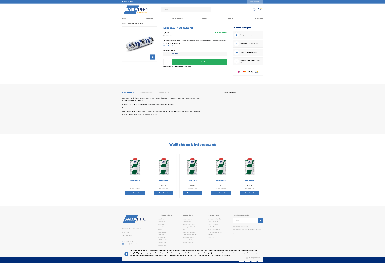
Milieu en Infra (177, 18)
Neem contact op (213, 221)
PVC (184, 229)
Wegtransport (187, 219)
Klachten (210, 235)
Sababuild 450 (162, 237)
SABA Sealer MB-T (163, 240)
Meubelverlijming (188, 237)
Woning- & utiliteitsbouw (190, 227)
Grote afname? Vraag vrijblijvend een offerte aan (177, 66)
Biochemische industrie (190, 235)
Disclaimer (211, 237)
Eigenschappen (146, 92)
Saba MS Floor (162, 232)
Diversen (230, 18)
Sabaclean (161, 219)
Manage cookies (255, 257)
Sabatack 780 (162, 245)
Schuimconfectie (188, 242)
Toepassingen (258, 18)
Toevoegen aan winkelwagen (199, 62)
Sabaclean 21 (135, 180)
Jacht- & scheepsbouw (190, 232)
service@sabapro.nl (130, 244)
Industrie (149, 18)
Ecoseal (160, 229)
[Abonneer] (260, 220)
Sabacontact (161, 221)
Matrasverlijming (188, 240)
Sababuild (161, 227)
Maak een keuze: (169, 50)
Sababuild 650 (162, 235)
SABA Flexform (162, 242)
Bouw (124, 18)
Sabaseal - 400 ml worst (135, 23)
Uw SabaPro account (214, 227)
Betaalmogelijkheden (214, 229)
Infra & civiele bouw (189, 224)
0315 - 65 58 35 (128, 2)
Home (124, 23)
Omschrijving (128, 92)
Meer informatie (168, 46)
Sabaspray (161, 224)
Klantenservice (255, 2)
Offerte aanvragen (213, 224)
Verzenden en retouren (215, 232)
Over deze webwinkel (214, 219)
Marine (204, 18)
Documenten (163, 92)
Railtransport (187, 221)
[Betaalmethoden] (239, 72)
